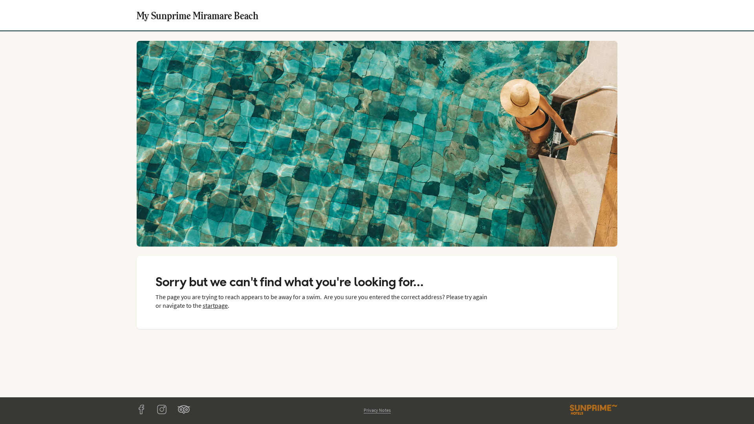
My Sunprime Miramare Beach (197, 15)
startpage (215, 305)
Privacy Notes (377, 410)
